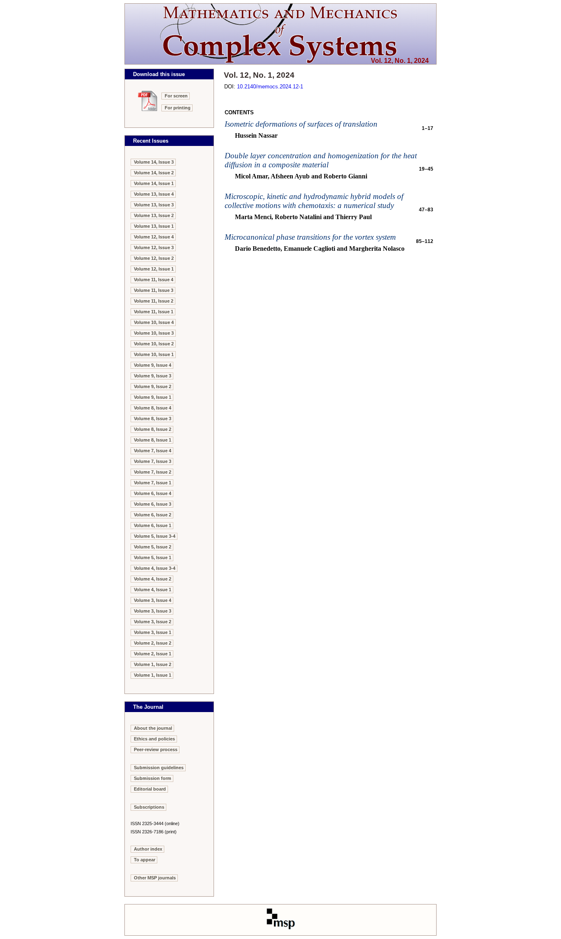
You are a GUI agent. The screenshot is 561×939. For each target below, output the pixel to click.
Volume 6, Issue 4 (152, 493)
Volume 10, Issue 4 (154, 322)
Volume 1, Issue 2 (152, 664)
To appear (144, 859)
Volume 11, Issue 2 (153, 300)
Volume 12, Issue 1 (154, 268)
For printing (178, 107)
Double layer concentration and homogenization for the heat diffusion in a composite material (321, 160)
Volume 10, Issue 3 (154, 333)
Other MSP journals (155, 877)
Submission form (152, 778)
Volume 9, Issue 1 (152, 397)
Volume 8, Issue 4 (152, 407)
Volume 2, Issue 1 (152, 653)
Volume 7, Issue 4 (152, 450)
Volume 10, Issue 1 (154, 354)
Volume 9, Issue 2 (152, 386)
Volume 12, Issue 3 (154, 247)
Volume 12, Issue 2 (154, 258)
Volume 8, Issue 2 (152, 429)
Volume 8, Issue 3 (152, 418)
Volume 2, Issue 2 (152, 643)
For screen (176, 95)
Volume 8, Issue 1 (152, 439)
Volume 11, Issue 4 (153, 279)
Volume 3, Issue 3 (152, 610)
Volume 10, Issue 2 (154, 343)
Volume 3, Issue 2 (152, 621)
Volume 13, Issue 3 (154, 204)
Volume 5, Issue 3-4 (154, 536)
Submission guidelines (159, 767)
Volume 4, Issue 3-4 (154, 568)
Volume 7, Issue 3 (152, 461)
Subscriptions (149, 807)
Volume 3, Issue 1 (152, 632)
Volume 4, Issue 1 (152, 589)
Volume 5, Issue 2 (152, 546)
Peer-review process (155, 749)
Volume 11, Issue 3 (153, 290)
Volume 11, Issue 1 (153, 311)
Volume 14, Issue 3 (154, 162)
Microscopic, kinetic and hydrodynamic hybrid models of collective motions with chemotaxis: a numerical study (314, 201)
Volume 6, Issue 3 (152, 504)
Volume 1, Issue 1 (152, 675)
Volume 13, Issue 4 (154, 194)
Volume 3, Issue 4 (152, 600)
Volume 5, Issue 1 (152, 557)
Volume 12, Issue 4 (154, 236)
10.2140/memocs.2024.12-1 (270, 86)
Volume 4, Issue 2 (152, 578)
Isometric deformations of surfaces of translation (301, 124)
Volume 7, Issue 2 (152, 471)
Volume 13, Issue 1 (154, 226)
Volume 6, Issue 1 (152, 525)
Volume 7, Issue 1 (152, 482)
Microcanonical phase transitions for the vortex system (310, 237)
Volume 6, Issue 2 (152, 514)
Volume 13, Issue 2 (154, 215)
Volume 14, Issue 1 (154, 183)
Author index (148, 848)
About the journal (153, 728)
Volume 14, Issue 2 (154, 172)
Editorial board (150, 788)
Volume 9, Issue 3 (152, 375)
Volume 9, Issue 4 (152, 365)
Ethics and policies (154, 738)
